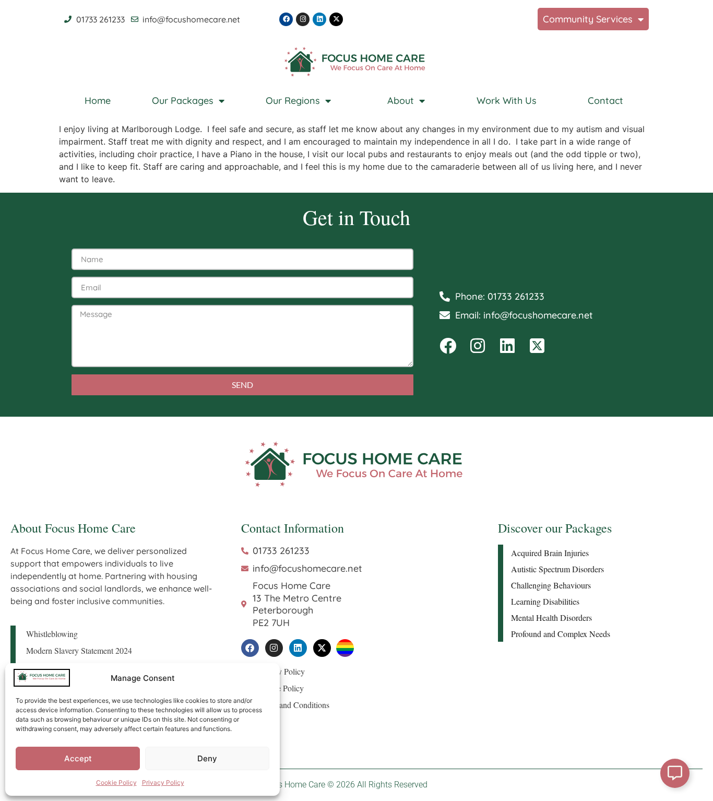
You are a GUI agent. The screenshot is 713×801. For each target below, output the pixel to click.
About (400, 101)
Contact (605, 101)
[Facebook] (286, 19)
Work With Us (507, 101)
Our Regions (293, 101)
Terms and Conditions (293, 704)
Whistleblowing (52, 633)
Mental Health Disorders (551, 617)
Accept (78, 758)
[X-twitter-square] (537, 345)
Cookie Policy (116, 782)
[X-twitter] (336, 19)
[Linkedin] (319, 19)
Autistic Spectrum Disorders (557, 568)
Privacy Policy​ (163, 782)
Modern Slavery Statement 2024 (79, 650)
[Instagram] (303, 19)
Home (98, 101)
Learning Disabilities (545, 601)
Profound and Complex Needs (560, 633)
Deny (207, 758)
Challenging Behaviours (551, 585)
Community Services (588, 19)
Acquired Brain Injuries (550, 552)
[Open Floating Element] (675, 773)
